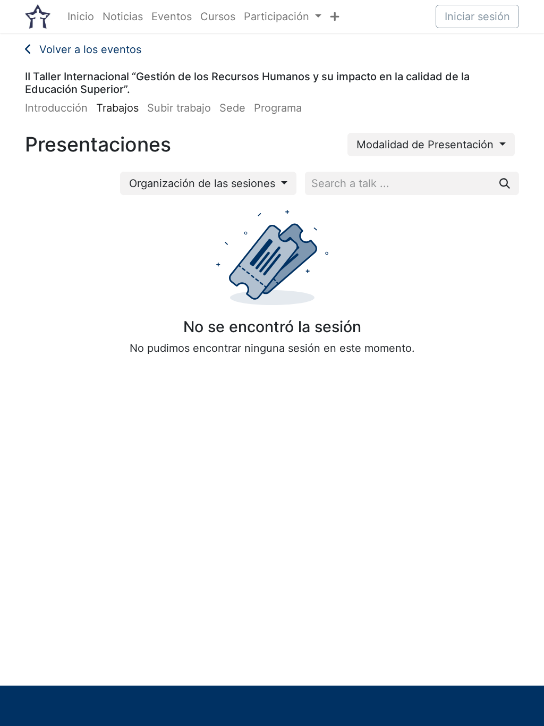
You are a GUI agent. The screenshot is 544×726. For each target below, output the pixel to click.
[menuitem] (80, 16)
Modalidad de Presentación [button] (426, 144)
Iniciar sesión (477, 16)
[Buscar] (504, 183)
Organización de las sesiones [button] (203, 183)
